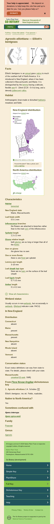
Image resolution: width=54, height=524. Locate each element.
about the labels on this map (24, 160)
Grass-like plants (18, 33)
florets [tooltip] (16, 245)
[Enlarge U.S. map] (27, 185)
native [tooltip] (38, 73)
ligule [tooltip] (12, 278)
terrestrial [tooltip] (15, 206)
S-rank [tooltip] (22, 377)
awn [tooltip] (13, 88)
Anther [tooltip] (8, 284)
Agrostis (8, 435)
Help (8, 502)
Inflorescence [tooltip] (11, 224)
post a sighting (19, 166)
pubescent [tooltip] (16, 90)
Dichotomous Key (14, 490)
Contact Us (39, 510)
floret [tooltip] (23, 258)
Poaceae (9, 426)
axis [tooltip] (27, 229)
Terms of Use (28, 510)
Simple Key (11, 471)
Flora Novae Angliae (23, 382)
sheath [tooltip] (12, 269)
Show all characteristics (19, 294)
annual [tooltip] (28, 73)
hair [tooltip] (17, 269)
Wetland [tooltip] (17, 306)
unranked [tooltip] (15, 377)
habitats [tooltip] (41, 100)
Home (9, 465)
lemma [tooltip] (25, 85)
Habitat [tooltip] (8, 204)
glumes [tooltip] (18, 242)
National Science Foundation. (22, 519)
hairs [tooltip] (23, 271)
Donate (14, 13)
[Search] (46, 26)
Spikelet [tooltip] (8, 233)
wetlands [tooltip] (27, 303)
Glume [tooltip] (8, 239)
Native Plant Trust (12, 450)
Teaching (10, 496)
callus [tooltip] (23, 90)
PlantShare (11, 478)
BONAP (23, 113)
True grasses (30, 33)
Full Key (8, 33)
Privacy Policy (17, 510)
